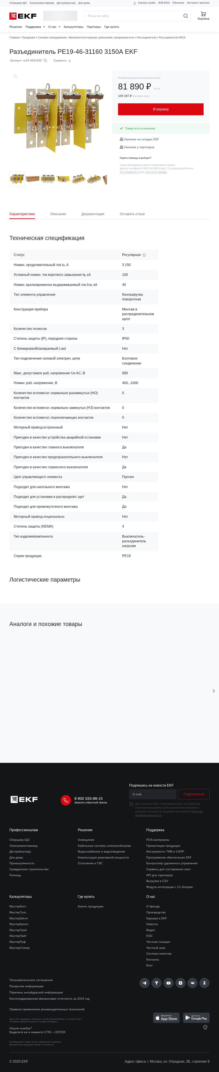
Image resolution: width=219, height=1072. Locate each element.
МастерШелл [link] (18, 918)
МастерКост (17, 906)
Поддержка (33, 26)
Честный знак (155, 947)
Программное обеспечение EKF (169, 857)
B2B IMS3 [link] (164, 2)
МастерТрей (18, 930)
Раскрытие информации (26, 986)
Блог (149, 965)
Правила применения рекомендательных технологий (46, 1009)
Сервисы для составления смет (168, 869)
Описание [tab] (58, 214)
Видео (150, 930)
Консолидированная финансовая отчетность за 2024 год (49, 998)
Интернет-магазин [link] (198, 2)
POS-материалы (157, 839)
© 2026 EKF (18, 1061)
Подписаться (193, 794)
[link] (144, 983)
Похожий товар (25, 644)
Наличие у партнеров (139, 147)
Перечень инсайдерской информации (36, 992)
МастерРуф (17, 941)
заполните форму (156, 172)
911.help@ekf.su (129, 172)
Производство (156, 912)
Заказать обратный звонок (90, 802)
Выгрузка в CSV (157, 881)
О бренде (153, 906)
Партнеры (94, 26)
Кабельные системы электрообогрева (104, 845)
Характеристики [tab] (22, 214)
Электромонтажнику (41, 2)
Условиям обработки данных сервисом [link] (29, 1021)
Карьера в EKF (156, 918)
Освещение (86, 839)
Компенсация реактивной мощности (103, 857)
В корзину (45, 735)
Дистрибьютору (66, 2)
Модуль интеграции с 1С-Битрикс (169, 887)
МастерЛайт (18, 935)
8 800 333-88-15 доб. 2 (155, 168)
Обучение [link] (178, 2)
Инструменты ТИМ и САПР (165, 851)
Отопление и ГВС (90, 863)
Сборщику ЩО (18, 2)
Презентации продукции (163, 845)
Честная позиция (158, 941)
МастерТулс (17, 912)
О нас (52, 26)
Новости (152, 924)
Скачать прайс (146, 2)
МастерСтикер (19, 947)
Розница (15, 875)
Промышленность (21, 863)
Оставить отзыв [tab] (132, 214)
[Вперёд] (213, 690)
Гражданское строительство (29, 869)
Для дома (84, 2)
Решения (15, 26)
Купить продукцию (91, 906)
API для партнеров (159, 875)
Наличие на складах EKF (141, 139)
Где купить (111, 26)
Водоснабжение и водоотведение (101, 851)
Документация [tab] (92, 214)
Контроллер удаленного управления (172, 863)
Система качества (159, 953)
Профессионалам (23, 830)
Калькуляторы (73, 26)
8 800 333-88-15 (88, 798)
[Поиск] (186, 16)
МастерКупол (18, 924)
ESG (149, 935)
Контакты (152, 959)
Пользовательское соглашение (31, 980)
